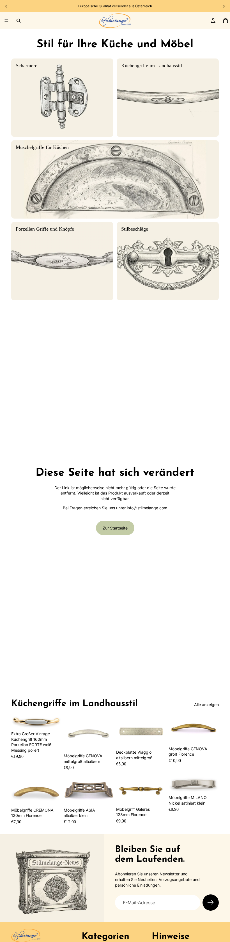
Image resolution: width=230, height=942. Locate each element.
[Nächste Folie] (224, 6)
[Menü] (6, 20)
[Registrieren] (211, 902)
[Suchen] (18, 21)
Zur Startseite (115, 528)
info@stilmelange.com (147, 507)
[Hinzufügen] (105, 742)
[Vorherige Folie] (6, 6)
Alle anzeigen (206, 704)
